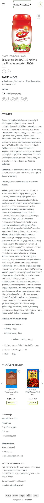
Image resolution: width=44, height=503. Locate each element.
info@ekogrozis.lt (16, 485)
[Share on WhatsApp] (4, 99)
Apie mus (5, 432)
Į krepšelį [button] (11, 402)
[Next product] (4, 71)
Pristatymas (6, 423)
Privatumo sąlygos (9, 436)
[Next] (42, 389)
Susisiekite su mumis (10, 419)
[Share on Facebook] (8, 99)
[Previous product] (9, 71)
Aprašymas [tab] (7, 114)
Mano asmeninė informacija (12, 456)
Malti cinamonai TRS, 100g (11, 393)
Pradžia (5, 56)
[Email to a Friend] (17, 99)
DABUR (23, 56)
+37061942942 (20, 481)
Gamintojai (14, 56)
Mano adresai (7, 452)
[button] (3, 4)
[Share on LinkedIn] (26, 99)
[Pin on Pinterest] (22, 99)
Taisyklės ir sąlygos (9, 427)
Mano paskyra (8, 443)
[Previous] (1, 389)
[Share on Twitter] (13, 99)
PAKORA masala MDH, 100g (32, 393)
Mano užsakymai (8, 447)
